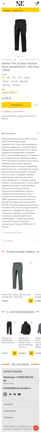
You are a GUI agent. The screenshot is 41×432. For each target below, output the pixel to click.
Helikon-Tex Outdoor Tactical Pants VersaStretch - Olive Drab (16, 295)
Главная (6, 10)
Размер (4, 74)
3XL (14, 77)
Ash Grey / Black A (9, 92)
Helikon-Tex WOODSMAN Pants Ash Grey (8, 340)
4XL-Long (16, 85)
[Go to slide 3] (21, 56)
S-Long (26, 77)
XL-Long (14, 81)
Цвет (3, 89)
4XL (19, 77)
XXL (8, 77)
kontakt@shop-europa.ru (17, 388)
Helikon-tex (17, 10)
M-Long (5, 81)
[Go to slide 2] (19, 56)
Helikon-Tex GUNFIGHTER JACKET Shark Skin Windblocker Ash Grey (26, 342)
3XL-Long (6, 85)
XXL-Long (23, 81)
